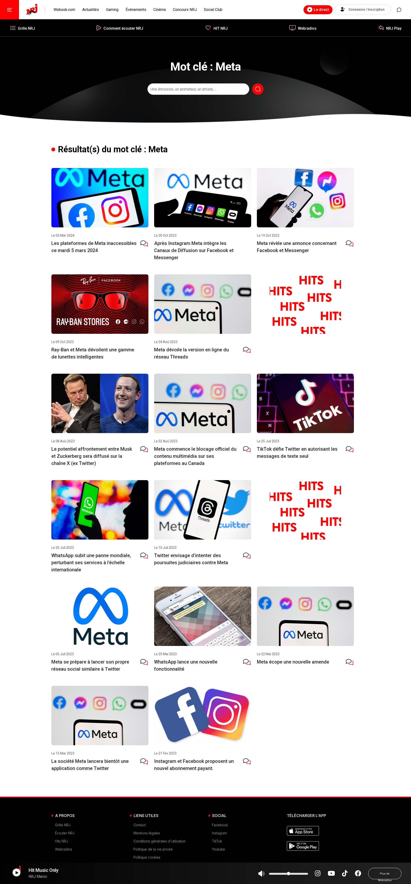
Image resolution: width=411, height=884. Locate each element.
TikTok (217, 841)
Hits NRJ (61, 841)
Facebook (220, 825)
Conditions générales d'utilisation (159, 841)
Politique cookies (146, 857)
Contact (139, 825)
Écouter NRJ (64, 833)
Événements (136, 9)
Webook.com (64, 9)
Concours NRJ (185, 9)
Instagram (219, 833)
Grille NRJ (62, 825)
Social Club (213, 9)
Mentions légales (146, 833)
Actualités (90, 9)
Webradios (63, 849)
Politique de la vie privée (153, 849)
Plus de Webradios (384, 875)
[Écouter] (16, 872)
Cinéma (159, 9)
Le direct (321, 9)
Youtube (218, 849)
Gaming (112, 9)
